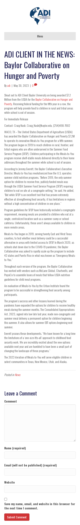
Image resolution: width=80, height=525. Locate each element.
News (17, 374)
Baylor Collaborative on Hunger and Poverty (38, 101)
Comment (10, 401)
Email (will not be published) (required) (30, 465)
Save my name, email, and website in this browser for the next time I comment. (39, 506)
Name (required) (15, 448)
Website (9, 482)
